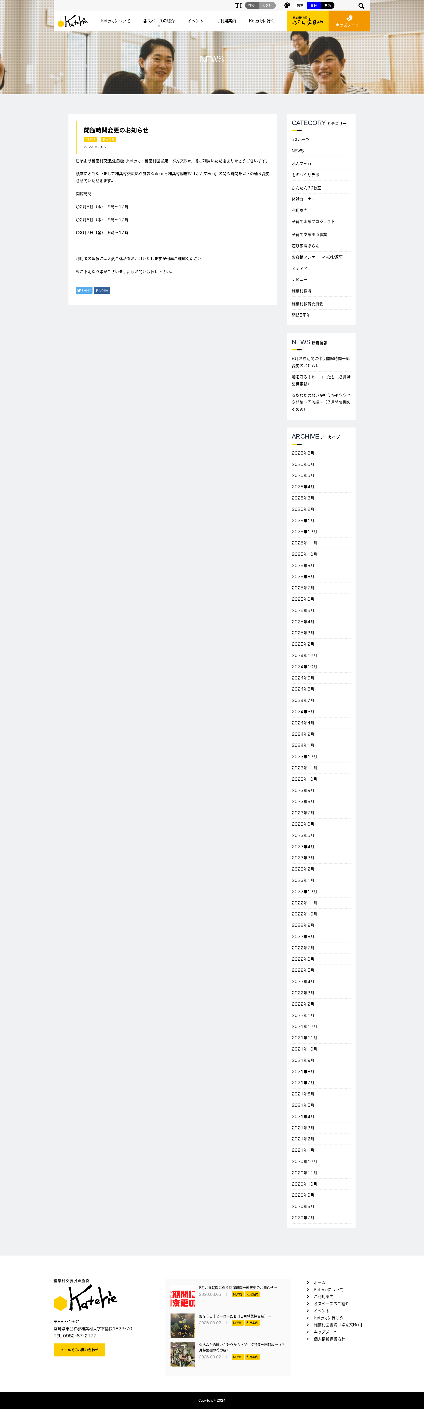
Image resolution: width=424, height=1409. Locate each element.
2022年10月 (304, 914)
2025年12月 (304, 532)
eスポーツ (301, 139)
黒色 (327, 5)
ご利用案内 (226, 21)
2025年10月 (304, 554)
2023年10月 (304, 779)
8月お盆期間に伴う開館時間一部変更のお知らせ (321, 362)
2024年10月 (304, 667)
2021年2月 (303, 1139)
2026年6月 (303, 464)
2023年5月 (303, 835)
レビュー (299, 279)
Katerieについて (115, 21)
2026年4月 (303, 487)
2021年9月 (303, 1060)
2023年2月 (303, 869)
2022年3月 (303, 993)
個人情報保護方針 (329, 1339)
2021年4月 (303, 1117)
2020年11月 (304, 1173)
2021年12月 (304, 1026)
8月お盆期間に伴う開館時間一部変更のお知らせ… (238, 1287)
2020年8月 (303, 1206)
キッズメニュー (349, 25)
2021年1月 (303, 1150)
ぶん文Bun (301, 164)
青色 (313, 5)
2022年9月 (303, 925)
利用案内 (108, 139)
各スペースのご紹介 (331, 1304)
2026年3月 (303, 498)
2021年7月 (303, 1083)
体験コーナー (303, 199)
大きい (267, 5)
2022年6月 (303, 959)
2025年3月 (303, 633)
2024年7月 (303, 700)
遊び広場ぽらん (305, 246)
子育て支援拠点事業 (309, 234)
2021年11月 (304, 1038)
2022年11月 (304, 903)
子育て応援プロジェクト (313, 221)
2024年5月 (303, 712)
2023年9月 (303, 790)
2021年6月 (303, 1094)
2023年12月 (304, 757)
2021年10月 (304, 1049)
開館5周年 (301, 315)
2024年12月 (304, 655)
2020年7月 (303, 1218)
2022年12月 (304, 892)
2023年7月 (303, 813)
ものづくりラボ (305, 175)
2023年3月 (303, 858)
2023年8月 (303, 801)
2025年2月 (303, 644)
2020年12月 (304, 1161)
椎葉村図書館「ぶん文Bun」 (339, 1325)
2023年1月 (303, 880)
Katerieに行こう (328, 1318)
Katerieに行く (262, 21)
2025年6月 (303, 599)
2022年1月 (303, 1015)
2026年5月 (303, 475)
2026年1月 (303, 521)
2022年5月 (303, 970)
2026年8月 (303, 453)
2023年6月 (303, 824)
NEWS (90, 139)
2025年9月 (303, 565)
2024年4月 (303, 723)
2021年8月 (303, 1072)
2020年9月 (303, 1195)
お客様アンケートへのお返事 (317, 257)
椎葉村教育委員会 (307, 304)
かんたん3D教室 (306, 188)
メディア (299, 268)
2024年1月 (303, 745)
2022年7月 (303, 948)
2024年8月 (303, 689)
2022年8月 (303, 937)
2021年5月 (303, 1105)
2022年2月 (303, 1004)
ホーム (320, 1283)
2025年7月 (303, 588)
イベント (195, 21)
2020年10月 (304, 1184)
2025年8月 (303, 577)
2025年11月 (304, 543)
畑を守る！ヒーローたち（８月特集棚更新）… (235, 1316)
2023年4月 (303, 847)
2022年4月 (303, 981)
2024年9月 (303, 678)
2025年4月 (303, 622)
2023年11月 (304, 768)
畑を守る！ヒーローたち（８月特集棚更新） (321, 380)
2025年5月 (303, 610)
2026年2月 (303, 509)
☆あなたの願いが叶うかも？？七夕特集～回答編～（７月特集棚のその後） (321, 402)
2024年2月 (303, 734)
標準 (300, 5)
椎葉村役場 (301, 291)
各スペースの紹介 (159, 21)
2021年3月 (303, 1128)
